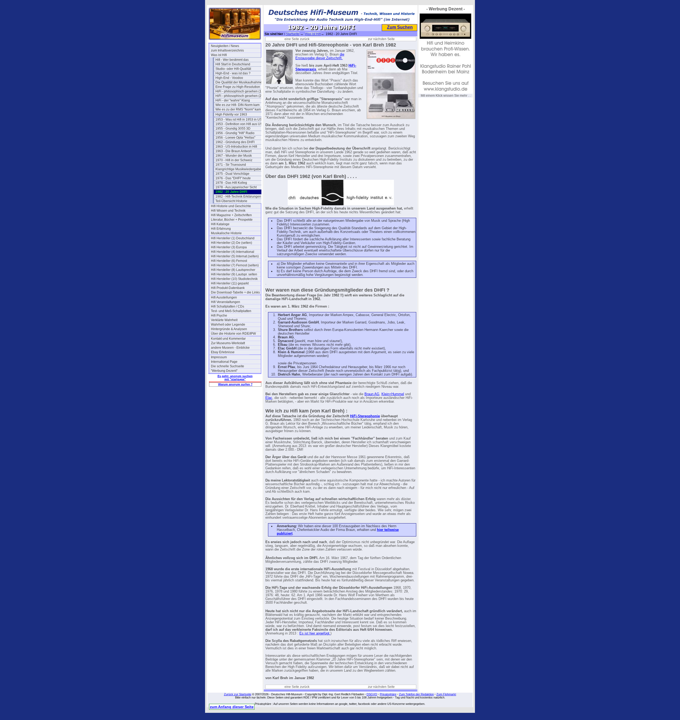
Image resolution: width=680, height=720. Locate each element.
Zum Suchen (400, 27)
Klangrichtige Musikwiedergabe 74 (240, 169)
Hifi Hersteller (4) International (232, 252)
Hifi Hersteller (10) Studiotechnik (234, 279)
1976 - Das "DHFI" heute (233, 178)
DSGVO (372, 694)
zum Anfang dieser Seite (232, 707)
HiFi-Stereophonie (365, 416)
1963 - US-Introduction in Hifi (236, 146)
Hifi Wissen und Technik (228, 210)
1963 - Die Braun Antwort (233, 151)
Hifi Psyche (219, 315)
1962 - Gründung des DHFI (234, 142)
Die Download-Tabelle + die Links (235, 292)
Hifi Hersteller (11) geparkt (230, 283)
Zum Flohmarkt (446, 694)
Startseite (292, 34)
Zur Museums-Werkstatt (228, 343)
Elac (268, 398)
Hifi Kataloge (220, 224)
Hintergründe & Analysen (229, 329)
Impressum (219, 357)
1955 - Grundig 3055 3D (232, 128)
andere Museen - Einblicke (230, 348)
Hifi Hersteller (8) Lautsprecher (233, 270)
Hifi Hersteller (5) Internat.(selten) (235, 256)
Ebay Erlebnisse (223, 352)
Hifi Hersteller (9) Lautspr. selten (234, 274)
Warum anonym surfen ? (235, 384)
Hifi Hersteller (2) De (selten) (231, 243)
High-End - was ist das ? (232, 73)
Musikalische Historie (226, 233)
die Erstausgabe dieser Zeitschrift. (319, 56)
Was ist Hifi (219, 55)
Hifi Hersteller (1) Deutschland (232, 238)
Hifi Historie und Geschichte (231, 206)
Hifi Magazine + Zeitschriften (231, 215)
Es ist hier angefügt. (314, 633)
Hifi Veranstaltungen (225, 302)
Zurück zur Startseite (237, 694)
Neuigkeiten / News (225, 46)
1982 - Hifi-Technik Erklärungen (238, 196)
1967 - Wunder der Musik (233, 155)
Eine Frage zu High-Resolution (237, 87)
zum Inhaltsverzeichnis (227, 50)
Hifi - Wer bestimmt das (232, 60)
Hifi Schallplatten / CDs (227, 306)
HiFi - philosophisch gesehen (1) (238, 91)
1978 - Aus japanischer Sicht (236, 187)
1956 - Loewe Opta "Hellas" (235, 137)
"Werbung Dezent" (224, 371)
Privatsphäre (388, 694)
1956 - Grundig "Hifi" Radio (234, 133)
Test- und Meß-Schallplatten (231, 311)
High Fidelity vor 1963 (231, 114)
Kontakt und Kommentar (228, 338)
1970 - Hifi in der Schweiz (233, 160)
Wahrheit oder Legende (228, 324)
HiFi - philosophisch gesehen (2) (238, 96)
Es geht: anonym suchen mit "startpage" (235, 377)
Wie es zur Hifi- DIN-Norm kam (237, 105)
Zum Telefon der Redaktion (416, 694)
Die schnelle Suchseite (227, 366)
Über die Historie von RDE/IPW (233, 333)
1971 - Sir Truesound (230, 165)
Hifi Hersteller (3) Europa (229, 247)
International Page (224, 362)
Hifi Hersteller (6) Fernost (229, 261)
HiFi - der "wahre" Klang (232, 100)
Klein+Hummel (392, 394)
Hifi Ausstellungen (224, 297)
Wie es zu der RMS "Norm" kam (238, 109)
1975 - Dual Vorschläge (232, 174)
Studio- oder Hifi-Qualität (233, 69)
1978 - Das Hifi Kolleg (231, 183)
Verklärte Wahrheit (224, 320)
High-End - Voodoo (229, 78)
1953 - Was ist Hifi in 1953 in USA (239, 119)
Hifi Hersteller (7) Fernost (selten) (235, 265)
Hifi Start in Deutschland (232, 64)
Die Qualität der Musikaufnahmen (239, 82)
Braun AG (371, 394)
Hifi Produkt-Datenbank (228, 288)
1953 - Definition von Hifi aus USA (240, 124)
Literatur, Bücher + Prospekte (232, 219)
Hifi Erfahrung (221, 229)
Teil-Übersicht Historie (231, 201)
